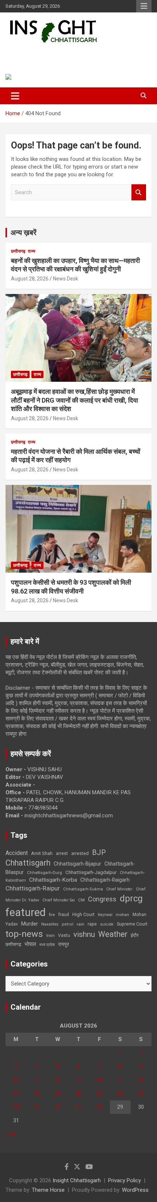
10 (16, 1080)
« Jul (10, 1134)
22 (120, 1093)
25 (37, 1107)
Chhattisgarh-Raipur (32, 888)
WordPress (135, 1190)
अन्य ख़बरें (24, 232)
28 (99, 1107)
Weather (112, 934)
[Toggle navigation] (15, 95)
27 (78, 1107)
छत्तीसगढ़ (18, 251)
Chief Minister (119, 889)
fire (52, 914)
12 (58, 1080)
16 (141, 1080)
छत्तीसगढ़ (13, 944)
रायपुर (63, 944)
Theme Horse (48, 1190)
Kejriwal (105, 914)
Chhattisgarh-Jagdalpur (90, 872)
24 (16, 1107)
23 (141, 1093)
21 (99, 1093)
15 (120, 1080)
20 (78, 1093)
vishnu (84, 934)
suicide (107, 924)
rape (92, 924)
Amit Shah (42, 853)
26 (58, 1107)
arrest (62, 853)
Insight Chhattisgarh (56, 53)
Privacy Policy (124, 1180)
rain (80, 924)
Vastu (64, 935)
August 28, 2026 (30, 279)
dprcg (131, 898)
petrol (67, 924)
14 (99, 1080)
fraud (63, 914)
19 (58, 1093)
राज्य (31, 251)
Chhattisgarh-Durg (44, 872)
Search (138, 192)
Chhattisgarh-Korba (53, 880)
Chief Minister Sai (58, 900)
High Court (83, 914)
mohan (122, 914)
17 (16, 1093)
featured (25, 912)
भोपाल (30, 944)
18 (37, 1093)
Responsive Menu (144, 6)
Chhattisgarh (27, 862)
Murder (29, 923)
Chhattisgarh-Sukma (83, 889)
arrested (80, 853)
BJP (99, 852)
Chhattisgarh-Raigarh (105, 880)
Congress (102, 899)
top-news (24, 933)
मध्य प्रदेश (47, 944)
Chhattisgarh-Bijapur (77, 864)
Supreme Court (132, 924)
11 (37, 1080)
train (50, 935)
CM (81, 900)
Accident (16, 852)
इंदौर (135, 935)
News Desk (65, 279)
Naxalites (49, 924)
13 (78, 1080)
